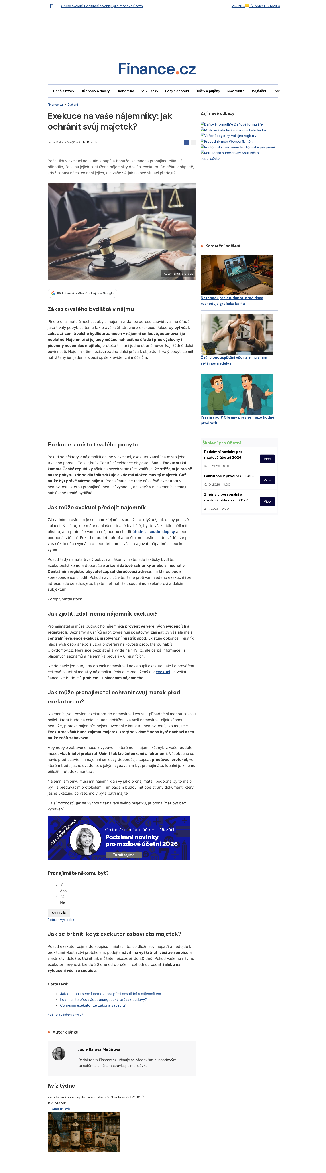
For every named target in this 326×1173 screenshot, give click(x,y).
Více (267, 458)
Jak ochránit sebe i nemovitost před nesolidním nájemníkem (110, 993)
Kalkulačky (149, 91)
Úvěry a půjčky (208, 91)
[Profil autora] (58, 1053)
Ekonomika (125, 91)
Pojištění (259, 91)
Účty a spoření (177, 91)
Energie (279, 91)
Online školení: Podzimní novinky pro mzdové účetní (102, 6)
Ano (63, 891)
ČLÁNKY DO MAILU (264, 6)
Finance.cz (55, 105)
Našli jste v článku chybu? (65, 1015)
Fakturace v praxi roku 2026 (229, 476)
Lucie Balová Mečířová (64, 142)
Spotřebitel (236, 91)
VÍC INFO (238, 6)
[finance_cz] (53, 6)
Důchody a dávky (95, 91)
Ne (62, 902)
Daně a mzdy (63, 91)
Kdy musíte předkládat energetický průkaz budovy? (103, 999)
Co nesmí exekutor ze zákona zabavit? (93, 1005)
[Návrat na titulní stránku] (157, 70)
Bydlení (73, 105)
